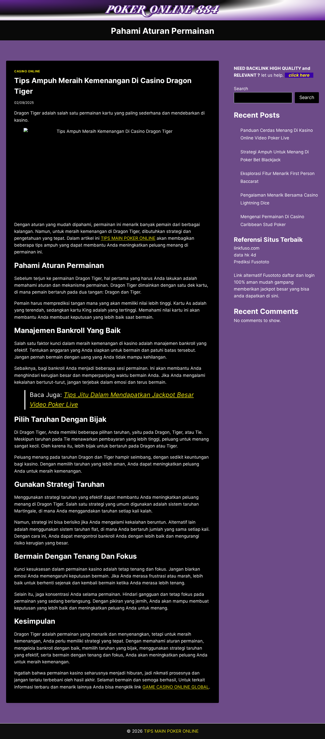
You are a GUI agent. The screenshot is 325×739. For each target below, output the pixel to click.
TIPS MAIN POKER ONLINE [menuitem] (128, 238)
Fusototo (272, 275)
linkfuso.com (246, 248)
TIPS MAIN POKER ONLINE (171, 731)
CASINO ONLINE (27, 71)
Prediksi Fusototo (251, 261)
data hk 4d (245, 255)
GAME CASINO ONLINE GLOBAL (175, 686)
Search (241, 88)
